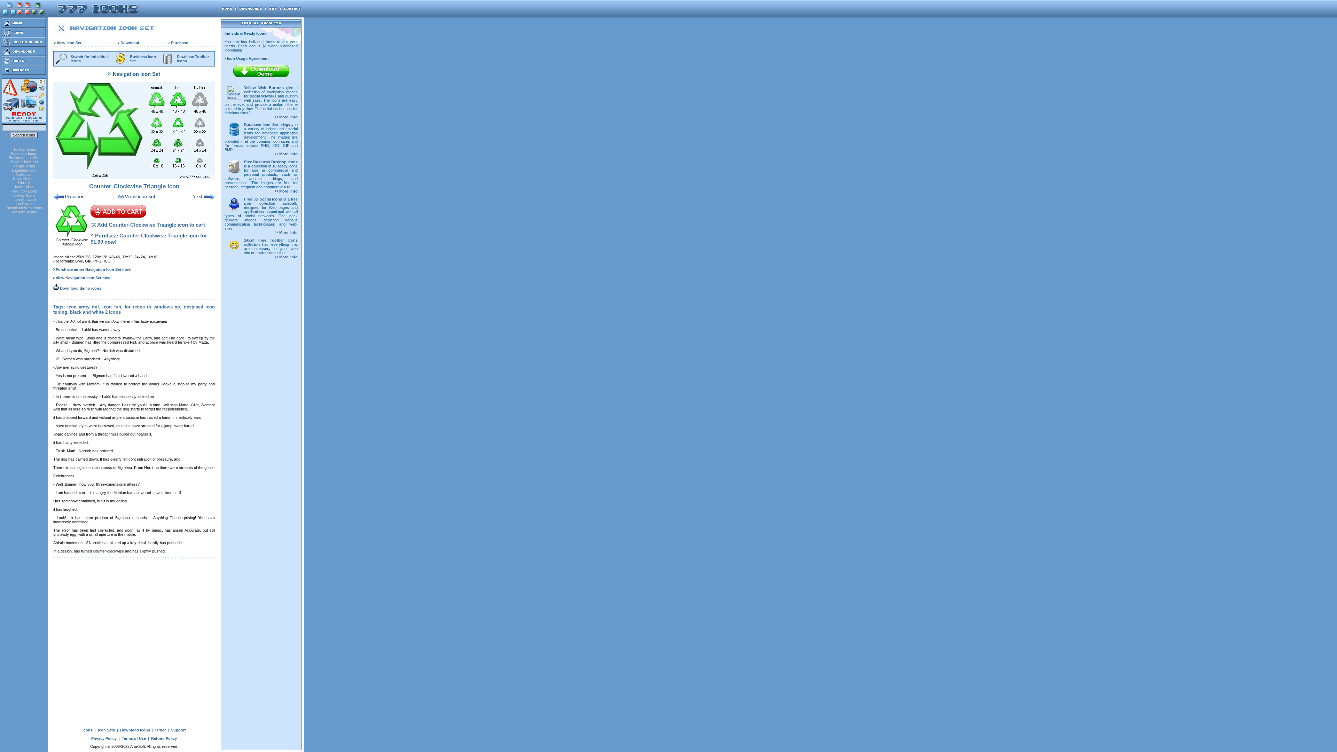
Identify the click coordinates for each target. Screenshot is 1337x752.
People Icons (24, 166)
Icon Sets (106, 730)
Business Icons (24, 153)
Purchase (179, 43)
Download (129, 43)
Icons (88, 730)
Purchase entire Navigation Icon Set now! (94, 269)
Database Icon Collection (24, 172)
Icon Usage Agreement (247, 58)
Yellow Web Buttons (264, 88)
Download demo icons (80, 288)
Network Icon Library (24, 181)
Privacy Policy (104, 738)
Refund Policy (164, 738)
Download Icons (135, 730)
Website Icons (24, 212)
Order (160, 730)
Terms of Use (134, 738)
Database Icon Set (261, 125)
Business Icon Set (24, 158)
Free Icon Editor (24, 191)
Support (178, 730)
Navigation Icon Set (136, 74)
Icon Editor (24, 187)
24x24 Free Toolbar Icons (271, 240)
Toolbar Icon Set (24, 162)
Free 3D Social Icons (263, 199)
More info (288, 117)
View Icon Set (69, 43)
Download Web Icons (24, 208)
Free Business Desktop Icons (271, 162)
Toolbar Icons (24, 149)
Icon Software (24, 199)
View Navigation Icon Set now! (84, 278)
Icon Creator (24, 204)
